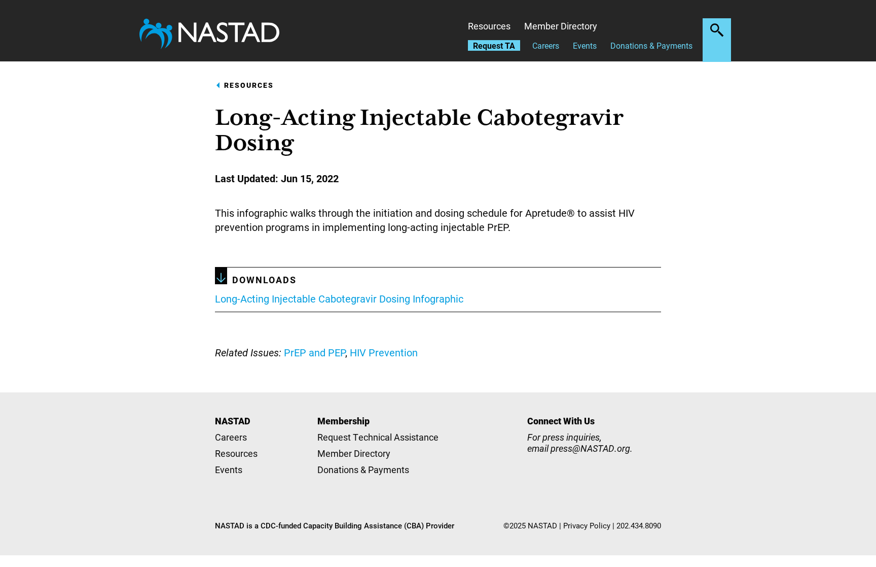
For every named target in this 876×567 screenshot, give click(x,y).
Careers (545, 45)
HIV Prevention (384, 352)
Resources (489, 26)
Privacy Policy (586, 525)
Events (585, 45)
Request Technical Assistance (378, 437)
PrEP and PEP (314, 352)
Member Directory (560, 26)
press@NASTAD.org (590, 448)
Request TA (494, 45)
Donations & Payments (651, 45)
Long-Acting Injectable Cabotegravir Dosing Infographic (339, 298)
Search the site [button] (716, 30)
